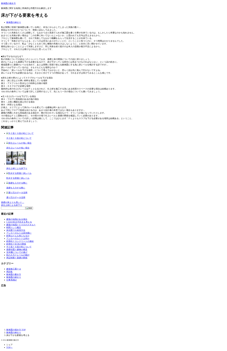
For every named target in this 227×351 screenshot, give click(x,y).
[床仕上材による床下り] (16, 164)
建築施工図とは (13, 269)
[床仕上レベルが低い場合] (19, 143)
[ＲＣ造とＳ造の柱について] (20, 133)
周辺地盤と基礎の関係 (16, 258)
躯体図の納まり (13, 22)
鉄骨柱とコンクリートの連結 (20, 241)
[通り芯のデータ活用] (16, 193)
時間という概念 (13, 227)
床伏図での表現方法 (15, 230)
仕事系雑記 (11, 280)
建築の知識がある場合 (16, 219)
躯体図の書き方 (13, 274)
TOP (16, 330)
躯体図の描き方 (8, 3)
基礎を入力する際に (15, 188)
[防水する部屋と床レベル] (19, 173)
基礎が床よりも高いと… (12, 202)
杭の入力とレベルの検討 (17, 255)
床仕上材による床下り (16, 168)
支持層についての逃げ (16, 252)
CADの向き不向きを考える (19, 222)
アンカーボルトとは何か (17, 238)
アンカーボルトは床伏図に (19, 233)
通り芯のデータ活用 (15, 197)
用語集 (9, 272)
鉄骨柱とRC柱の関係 (16, 244)
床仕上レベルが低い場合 (17, 148)
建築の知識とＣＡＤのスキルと (21, 225)
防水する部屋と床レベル (17, 178)
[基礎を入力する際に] (16, 183)
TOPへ (9, 347)
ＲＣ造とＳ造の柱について (19, 138)
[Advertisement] (80, 308)
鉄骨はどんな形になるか (17, 236)
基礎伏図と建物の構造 (16, 249)
